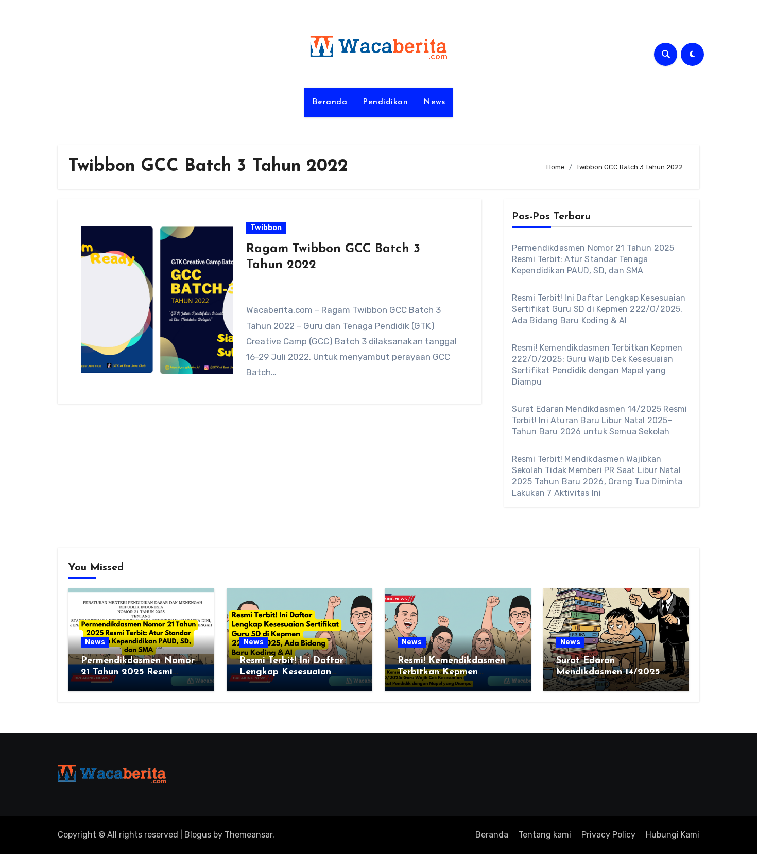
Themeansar (248, 835)
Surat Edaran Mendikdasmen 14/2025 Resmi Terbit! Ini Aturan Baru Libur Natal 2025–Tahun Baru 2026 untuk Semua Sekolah (599, 420)
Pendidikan (385, 102)
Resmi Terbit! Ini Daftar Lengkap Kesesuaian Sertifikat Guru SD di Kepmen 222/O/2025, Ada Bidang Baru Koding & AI (599, 309)
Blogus (197, 835)
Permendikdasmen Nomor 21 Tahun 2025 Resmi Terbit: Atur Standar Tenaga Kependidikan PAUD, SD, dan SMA (593, 259)
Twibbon (266, 227)
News (434, 102)
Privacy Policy (608, 835)
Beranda (330, 102)
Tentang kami (545, 835)
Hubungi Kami (672, 835)
